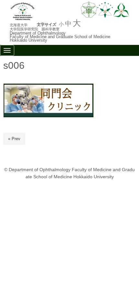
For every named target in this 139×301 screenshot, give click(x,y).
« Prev (14, 138)
